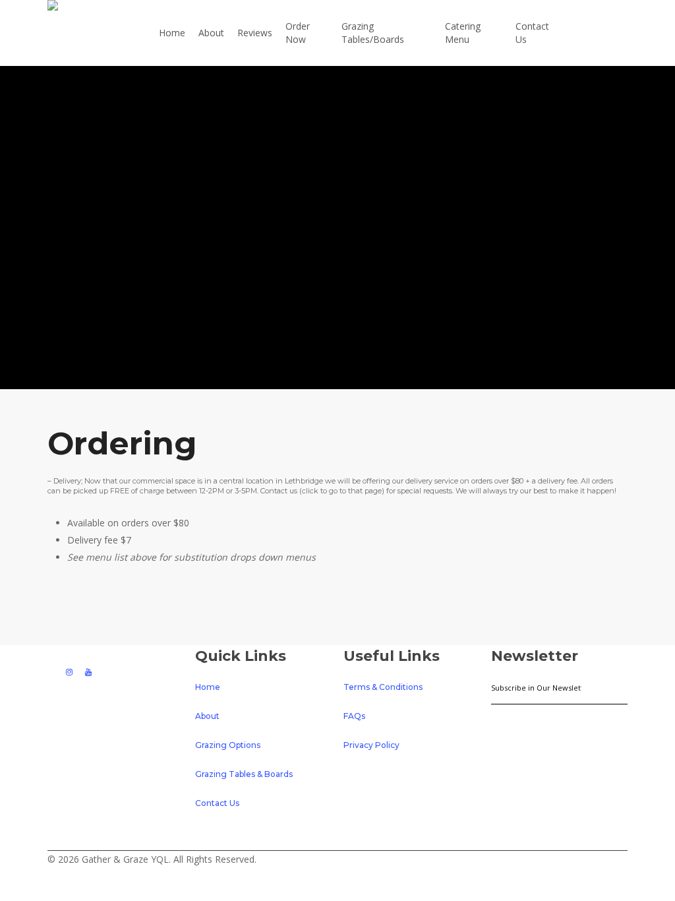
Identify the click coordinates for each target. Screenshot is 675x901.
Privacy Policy (371, 745)
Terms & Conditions (383, 687)
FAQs (354, 716)
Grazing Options (227, 745)
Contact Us (217, 803)
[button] (337, 892)
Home (207, 687)
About (207, 716)
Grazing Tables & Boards (244, 774)
